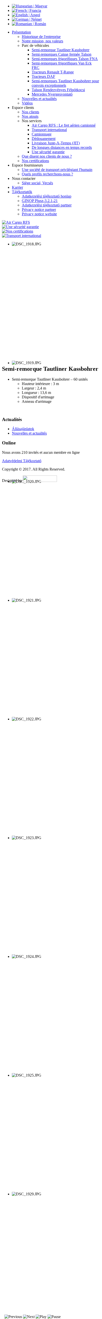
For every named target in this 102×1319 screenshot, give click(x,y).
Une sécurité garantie (48, 152)
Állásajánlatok (23, 429)
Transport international (49, 130)
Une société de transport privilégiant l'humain (57, 170)
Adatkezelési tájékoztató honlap (46, 196)
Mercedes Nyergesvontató (52, 94)
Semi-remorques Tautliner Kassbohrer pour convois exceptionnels (65, 83)
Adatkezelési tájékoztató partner (47, 205)
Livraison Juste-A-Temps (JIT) (56, 143)
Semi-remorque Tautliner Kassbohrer (60, 50)
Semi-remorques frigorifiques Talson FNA (65, 59)
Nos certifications (35, 161)
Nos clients (30, 112)
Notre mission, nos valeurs (42, 41)
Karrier (17, 187)
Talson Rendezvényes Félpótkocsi (58, 90)
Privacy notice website (39, 214)
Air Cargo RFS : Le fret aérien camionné (64, 125)
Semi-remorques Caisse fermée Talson (61, 54)
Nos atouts (30, 116)
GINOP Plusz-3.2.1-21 (40, 201)
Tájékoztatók (22, 192)
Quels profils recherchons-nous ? (47, 174)
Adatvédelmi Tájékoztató (21, 461)
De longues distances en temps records (62, 147)
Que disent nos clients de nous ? (47, 156)
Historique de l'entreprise (41, 36)
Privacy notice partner (39, 209)
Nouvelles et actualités (39, 99)
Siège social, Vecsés (37, 183)
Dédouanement (43, 138)
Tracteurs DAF (43, 76)
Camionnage (41, 134)
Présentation (21, 32)
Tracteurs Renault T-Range (53, 72)
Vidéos (27, 103)
